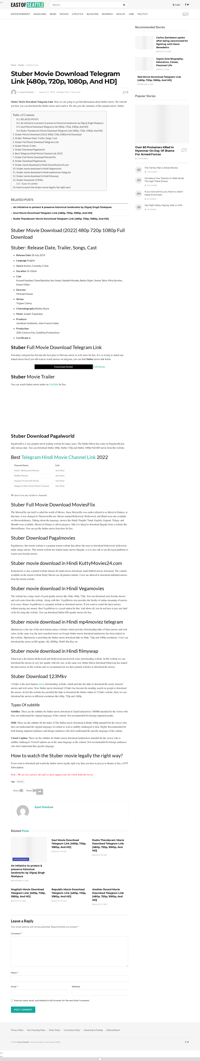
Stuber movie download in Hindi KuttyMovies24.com (42, 164)
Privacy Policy (17, 1030)
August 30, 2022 (60, 851)
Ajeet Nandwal (27, 92)
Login (177, 4)
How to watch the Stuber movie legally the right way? (43, 187)
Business (107, 14)
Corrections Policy (72, 1030)
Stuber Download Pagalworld (30, 149)
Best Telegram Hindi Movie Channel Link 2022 (39, 153)
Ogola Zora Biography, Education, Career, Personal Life (169, 62)
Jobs (131, 14)
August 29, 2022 (19, 901)
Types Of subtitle (29, 183)
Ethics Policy (54, 1030)
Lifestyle (77, 14)
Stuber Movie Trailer (25, 145)
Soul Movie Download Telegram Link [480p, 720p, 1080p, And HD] (54, 126)
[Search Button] (125, 5)
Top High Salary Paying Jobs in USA (163, 205)
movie (42, 684)
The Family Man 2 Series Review (161, 167)
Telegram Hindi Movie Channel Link (58, 457)
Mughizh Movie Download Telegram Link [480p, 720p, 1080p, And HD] (28, 893)
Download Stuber (63, 366)
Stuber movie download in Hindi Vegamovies (39, 168)
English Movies (32, 65)
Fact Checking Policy (36, 1030)
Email (14, 986)
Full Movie (79, 366)
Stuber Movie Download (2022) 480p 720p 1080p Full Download (48, 134)
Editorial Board (113, 1030)
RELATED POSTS (29, 119)
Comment (16, 933)
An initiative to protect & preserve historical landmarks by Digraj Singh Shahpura (62, 123)
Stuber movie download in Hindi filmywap (37, 176)
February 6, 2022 (146, 84)
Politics (143, 14)
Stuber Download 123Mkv (29, 180)
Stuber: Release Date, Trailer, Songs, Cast (36, 138)
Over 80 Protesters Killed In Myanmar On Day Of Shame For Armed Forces (154, 151)
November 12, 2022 (20, 881)
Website (76, 986)
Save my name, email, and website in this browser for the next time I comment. (52, 1000)
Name (15, 972)
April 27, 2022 (163, 69)
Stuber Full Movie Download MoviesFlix (35, 157)
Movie (20, 781)
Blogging (93, 14)
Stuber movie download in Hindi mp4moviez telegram (43, 172)
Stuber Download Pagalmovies (30, 160)
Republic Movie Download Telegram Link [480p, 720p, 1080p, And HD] (69, 893)
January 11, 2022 (47, 92)
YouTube (53, 384)
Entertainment (20, 14)
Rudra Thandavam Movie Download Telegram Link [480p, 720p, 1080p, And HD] (62, 130)
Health (120, 14)
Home (13, 65)
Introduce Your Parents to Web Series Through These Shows (164, 180)
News (53, 14)
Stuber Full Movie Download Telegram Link (37, 142)
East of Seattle (23, 1042)
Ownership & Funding (93, 1030)
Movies (64, 14)
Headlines (40, 14)
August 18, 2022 (164, 51)
